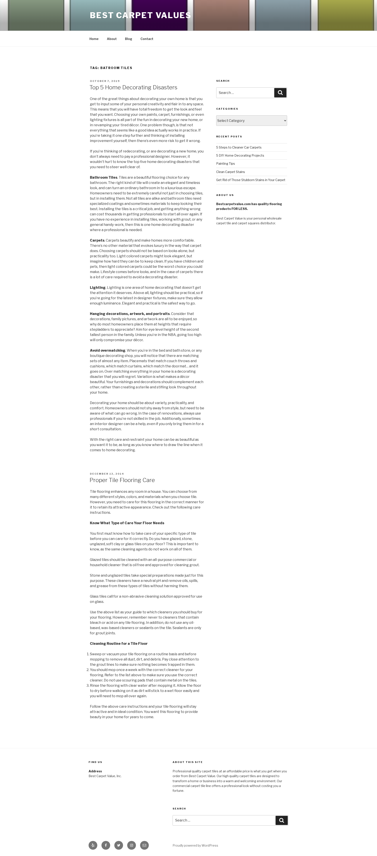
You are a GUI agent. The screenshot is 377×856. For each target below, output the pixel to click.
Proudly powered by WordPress (195, 845)
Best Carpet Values (141, 15)
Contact (147, 39)
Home (94, 39)
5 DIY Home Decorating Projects (240, 155)
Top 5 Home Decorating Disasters (133, 87)
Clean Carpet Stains (230, 172)
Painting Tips (225, 163)
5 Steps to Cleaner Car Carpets (239, 147)
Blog (128, 39)
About (112, 39)
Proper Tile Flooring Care (122, 480)
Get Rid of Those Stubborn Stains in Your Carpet (250, 180)
